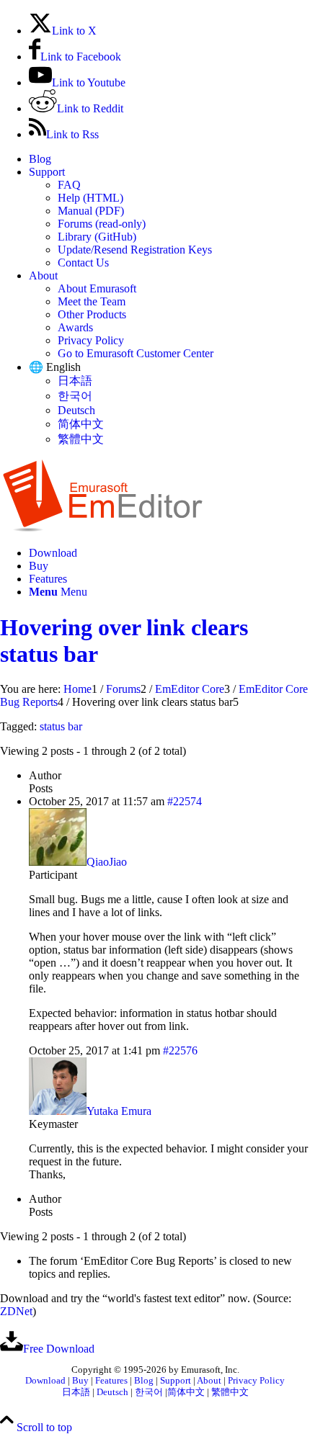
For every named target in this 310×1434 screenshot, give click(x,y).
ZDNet (16, 1311)
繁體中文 (81, 439)
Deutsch (76, 410)
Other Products (92, 314)
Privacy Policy (91, 340)
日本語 (75, 381)
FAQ (69, 185)
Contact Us (83, 262)
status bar (61, 726)
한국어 (75, 396)
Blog (40, 159)
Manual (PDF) (91, 211)
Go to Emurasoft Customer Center (135, 353)
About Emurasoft (97, 288)
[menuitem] (169, 159)
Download (45, 1381)
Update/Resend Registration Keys (135, 249)
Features (111, 1381)
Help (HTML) (90, 198)
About (43, 275)
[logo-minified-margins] (102, 528)
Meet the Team (91, 301)
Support (47, 172)
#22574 (184, 801)
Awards (75, 327)
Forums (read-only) (102, 224)
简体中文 (81, 424)
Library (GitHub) (97, 236)
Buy (80, 1381)
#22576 (180, 1050)
